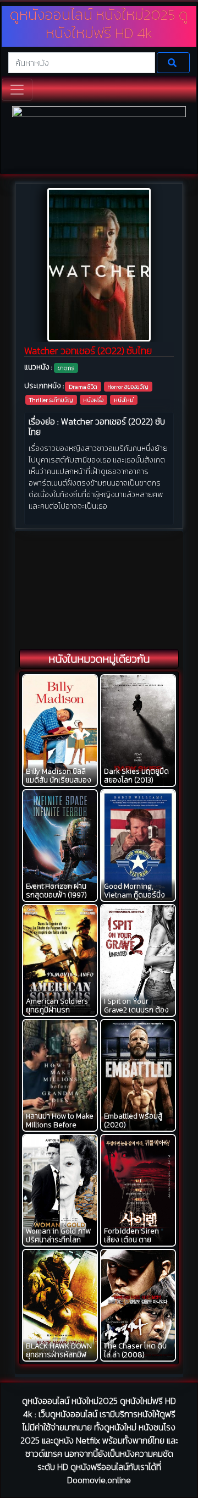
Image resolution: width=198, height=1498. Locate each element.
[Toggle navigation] (17, 90)
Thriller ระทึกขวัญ (51, 399)
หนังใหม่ (124, 399)
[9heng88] (99, 139)
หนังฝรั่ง (93, 399)
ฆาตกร (66, 368)
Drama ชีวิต (83, 386)
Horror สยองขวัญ (127, 386)
